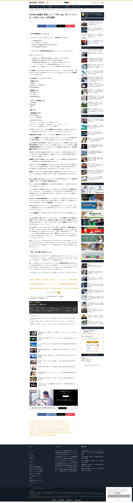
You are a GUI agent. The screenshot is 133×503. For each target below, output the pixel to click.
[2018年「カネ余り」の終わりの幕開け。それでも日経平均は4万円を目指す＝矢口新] (33, 362)
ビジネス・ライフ (58, 6)
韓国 (65, 469)
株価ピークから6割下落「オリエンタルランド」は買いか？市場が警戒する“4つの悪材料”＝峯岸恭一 (96, 165)
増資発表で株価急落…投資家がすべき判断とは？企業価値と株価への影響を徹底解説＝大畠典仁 (95, 159)
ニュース (32, 6)
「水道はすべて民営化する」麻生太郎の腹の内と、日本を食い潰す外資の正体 (95, 317)
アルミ (45, 421)
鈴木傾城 (68, 469)
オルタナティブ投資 (54, 421)
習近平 (71, 469)
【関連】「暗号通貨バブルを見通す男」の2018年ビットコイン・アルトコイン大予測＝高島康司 (53, 279)
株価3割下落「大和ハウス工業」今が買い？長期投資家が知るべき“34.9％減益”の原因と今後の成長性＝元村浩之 (96, 97)
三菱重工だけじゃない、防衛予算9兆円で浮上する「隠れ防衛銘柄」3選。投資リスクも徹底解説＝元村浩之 (96, 139)
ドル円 (58, 469)
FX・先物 (43, 6)
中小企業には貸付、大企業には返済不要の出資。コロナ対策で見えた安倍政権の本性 (95, 285)
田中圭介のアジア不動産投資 (35, 473)
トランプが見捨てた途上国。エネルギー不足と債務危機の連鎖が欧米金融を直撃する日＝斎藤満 (95, 146)
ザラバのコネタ (32, 482)
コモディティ (64, 421)
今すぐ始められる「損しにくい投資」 (56, 2)
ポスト (61, 26)
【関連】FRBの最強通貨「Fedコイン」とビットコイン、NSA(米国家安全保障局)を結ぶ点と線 (53, 284)
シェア (40, 26)
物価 (45, 432)
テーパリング (58, 424)
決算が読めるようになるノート (63, 456)
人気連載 (67, 6)
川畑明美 (74, 465)
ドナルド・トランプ (68, 424)
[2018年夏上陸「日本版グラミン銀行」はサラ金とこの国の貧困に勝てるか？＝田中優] (33, 379)
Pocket (70, 26)
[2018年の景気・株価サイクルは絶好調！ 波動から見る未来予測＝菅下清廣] (33, 367)
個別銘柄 (69, 450)
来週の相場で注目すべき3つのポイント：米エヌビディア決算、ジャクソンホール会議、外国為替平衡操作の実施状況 (92, 452)
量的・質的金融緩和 (35, 435)
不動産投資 (49, 6)
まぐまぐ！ (50, 488)
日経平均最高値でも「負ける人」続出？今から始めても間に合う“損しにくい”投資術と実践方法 (95, 23)
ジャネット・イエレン (48, 424)
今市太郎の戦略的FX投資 (67, 465)
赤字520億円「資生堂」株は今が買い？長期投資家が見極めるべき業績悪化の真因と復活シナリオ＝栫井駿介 (95, 60)
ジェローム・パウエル (35, 424)
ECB (33, 421)
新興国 (41, 432)
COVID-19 (58, 454)
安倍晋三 (75, 471)
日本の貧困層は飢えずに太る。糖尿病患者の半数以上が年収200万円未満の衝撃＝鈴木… (96, 304)
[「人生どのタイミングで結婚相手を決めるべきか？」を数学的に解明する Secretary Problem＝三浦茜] (33, 384)
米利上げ (56, 432)
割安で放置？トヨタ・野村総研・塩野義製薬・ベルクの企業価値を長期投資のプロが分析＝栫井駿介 (95, 91)
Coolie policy (117, 493)
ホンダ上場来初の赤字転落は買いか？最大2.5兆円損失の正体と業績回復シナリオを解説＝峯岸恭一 (96, 152)
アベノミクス (65, 467)
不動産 (47, 429)
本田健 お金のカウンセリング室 (35, 480)
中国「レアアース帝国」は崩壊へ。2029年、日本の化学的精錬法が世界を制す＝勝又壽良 (95, 29)
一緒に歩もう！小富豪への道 (37, 296)
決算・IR (78, 6)
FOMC (74, 458)
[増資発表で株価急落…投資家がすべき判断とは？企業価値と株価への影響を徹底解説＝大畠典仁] (84, 159)
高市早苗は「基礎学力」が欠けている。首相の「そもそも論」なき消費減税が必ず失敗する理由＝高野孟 (95, 85)
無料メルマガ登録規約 (86, 336)
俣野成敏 (65, 450)
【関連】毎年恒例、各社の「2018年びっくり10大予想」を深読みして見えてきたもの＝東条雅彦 (53, 288)
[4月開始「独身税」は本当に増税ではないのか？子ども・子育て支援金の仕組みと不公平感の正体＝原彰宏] (84, 172)
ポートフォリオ (65, 426)
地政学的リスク (34, 432)
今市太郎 (63, 460)
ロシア (65, 462)
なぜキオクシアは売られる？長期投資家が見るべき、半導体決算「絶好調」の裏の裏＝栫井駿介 (95, 72)
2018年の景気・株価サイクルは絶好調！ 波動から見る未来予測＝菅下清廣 (56, 366)
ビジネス (100, 49)
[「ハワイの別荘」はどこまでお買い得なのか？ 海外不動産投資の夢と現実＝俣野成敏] (33, 345)
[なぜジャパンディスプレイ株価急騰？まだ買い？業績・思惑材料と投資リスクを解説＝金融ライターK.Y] (84, 178)
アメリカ (73, 450)
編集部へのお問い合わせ (86, 360)
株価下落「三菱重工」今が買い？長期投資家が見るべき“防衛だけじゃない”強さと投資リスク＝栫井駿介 (95, 66)
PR (29, 484)
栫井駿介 (62, 469)
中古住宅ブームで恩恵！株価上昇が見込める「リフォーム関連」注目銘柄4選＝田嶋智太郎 (96, 120)
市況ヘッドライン (32, 464)
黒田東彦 (58, 465)
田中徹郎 (50, 432)
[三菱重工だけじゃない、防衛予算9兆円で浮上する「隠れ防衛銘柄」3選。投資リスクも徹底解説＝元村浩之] (84, 140)
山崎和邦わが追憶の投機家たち (35, 466)
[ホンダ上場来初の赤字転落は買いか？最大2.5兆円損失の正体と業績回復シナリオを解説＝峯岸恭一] (84, 153)
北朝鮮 (62, 429)
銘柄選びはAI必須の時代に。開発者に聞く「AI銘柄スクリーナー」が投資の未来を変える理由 (94, 15)
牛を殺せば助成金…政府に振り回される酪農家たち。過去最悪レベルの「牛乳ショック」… (95, 273)
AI (30, 421)
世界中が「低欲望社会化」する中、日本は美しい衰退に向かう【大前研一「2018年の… (95, 310)
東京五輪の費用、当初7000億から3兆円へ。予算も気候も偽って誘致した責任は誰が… (96, 298)
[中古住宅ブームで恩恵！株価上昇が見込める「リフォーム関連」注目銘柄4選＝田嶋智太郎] (84, 120)
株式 (38, 6)
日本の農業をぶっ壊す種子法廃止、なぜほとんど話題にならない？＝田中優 (95, 323)
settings (119, 499)
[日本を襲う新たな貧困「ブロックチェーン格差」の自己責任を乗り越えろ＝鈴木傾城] (33, 339)
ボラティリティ (56, 426)
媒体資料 (83, 357)
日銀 (70, 456)
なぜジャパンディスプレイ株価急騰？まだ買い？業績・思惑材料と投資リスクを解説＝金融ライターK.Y (95, 178)
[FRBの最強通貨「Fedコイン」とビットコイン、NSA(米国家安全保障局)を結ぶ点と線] (33, 373)
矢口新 (71, 458)
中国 (52, 429)
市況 (73, 6)
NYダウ (68, 452)
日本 (64, 458)
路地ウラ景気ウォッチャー (34, 475)
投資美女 (31, 478)
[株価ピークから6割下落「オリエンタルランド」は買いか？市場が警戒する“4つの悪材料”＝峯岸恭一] (84, 165)
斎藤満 (71, 471)
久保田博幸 (63, 454)
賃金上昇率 (68, 432)
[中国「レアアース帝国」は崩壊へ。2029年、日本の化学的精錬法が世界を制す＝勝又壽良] (84, 133)
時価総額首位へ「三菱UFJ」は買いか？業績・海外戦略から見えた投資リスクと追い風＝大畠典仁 (95, 104)
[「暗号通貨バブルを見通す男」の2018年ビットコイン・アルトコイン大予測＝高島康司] (33, 333)
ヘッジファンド (47, 426)
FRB (41, 421)
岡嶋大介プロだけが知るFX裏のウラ (36, 469)
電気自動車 (47, 435)
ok (118, 496)
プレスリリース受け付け (86, 361)
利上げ (71, 452)
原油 (67, 429)
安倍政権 (67, 458)
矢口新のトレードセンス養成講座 (36, 471)
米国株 (61, 432)
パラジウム (32, 426)
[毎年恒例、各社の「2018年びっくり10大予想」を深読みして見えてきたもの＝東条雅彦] (33, 356)
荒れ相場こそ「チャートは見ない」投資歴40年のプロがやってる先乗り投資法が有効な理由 (95, 36)
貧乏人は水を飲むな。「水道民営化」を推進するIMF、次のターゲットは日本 (95, 53)
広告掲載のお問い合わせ (86, 358)
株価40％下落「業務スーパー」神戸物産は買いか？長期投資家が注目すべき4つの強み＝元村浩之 (96, 126)
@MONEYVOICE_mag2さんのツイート (93, 365)
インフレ (67, 460)
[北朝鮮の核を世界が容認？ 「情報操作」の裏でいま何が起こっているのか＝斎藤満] (33, 350)
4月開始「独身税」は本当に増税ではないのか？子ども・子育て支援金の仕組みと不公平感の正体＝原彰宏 (96, 172)
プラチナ (39, 426)
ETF (37, 421)
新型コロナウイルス (59, 450)
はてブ (50, 26)
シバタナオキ (72, 460)
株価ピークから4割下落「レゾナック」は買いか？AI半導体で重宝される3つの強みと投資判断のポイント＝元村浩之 (96, 110)
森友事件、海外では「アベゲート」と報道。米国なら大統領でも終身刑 (95, 266)
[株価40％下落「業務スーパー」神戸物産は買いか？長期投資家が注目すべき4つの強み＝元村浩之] (84, 127)
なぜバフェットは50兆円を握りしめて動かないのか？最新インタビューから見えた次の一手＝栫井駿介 (95, 42)
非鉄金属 (53, 435)
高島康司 (61, 452)
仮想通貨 (57, 429)
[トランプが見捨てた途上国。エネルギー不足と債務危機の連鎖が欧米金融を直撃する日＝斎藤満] (84, 146)
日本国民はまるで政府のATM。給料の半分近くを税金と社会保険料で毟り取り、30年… (95, 292)
